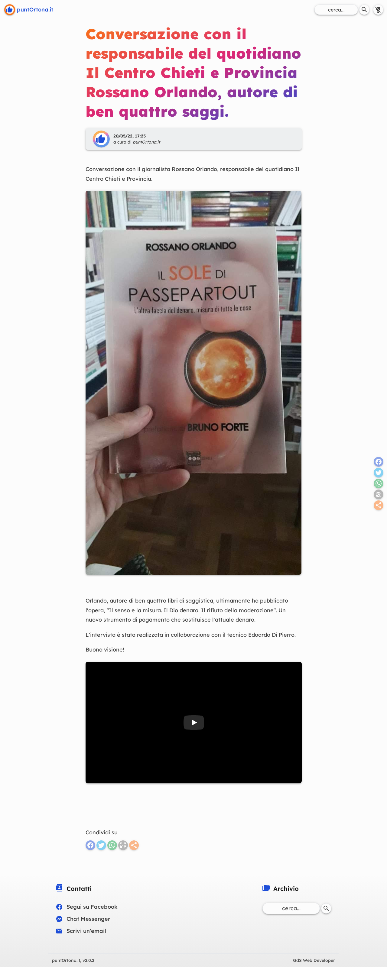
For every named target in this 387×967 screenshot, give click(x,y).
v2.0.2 (73, 960)
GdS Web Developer (314, 960)
